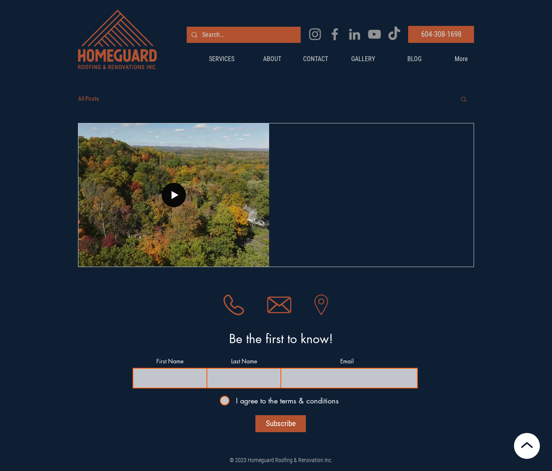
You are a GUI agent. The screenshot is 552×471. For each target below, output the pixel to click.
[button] (464, 99)
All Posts (88, 98)
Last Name (244, 361)
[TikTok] (394, 34)
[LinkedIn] (354, 34)
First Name (169, 361)
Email (347, 361)
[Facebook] (335, 34)
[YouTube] (374, 34)
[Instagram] (315, 34)
